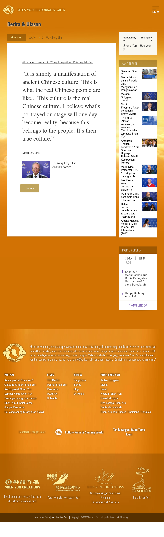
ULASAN (32, 37)
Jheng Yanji (130, 47)
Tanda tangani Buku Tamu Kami (129, 431)
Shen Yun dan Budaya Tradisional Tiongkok (126, 412)
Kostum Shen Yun (111, 393)
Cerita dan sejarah (111, 407)
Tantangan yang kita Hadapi (20, 398)
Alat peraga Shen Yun (113, 403)
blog (76, 389)
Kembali (17, 37)
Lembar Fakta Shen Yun (18, 393)
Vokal (104, 389)
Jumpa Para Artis (14, 407)
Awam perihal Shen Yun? (18, 380)
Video (50, 375)
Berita (142, 258)
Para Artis (53, 389)
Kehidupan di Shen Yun (17, 389)
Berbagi (30, 188)
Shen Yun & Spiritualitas (18, 403)
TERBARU (53, 380)
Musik (104, 384)
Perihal (9, 375)
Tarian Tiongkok (110, 380)
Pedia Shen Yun (110, 375)
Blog (128, 262)
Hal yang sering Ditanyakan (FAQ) (24, 412)
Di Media (52, 398)
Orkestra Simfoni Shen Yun (20, 384)
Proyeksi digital (109, 398)
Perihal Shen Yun (57, 384)
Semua (128, 258)
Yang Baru (80, 380)
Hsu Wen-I (146, 47)
